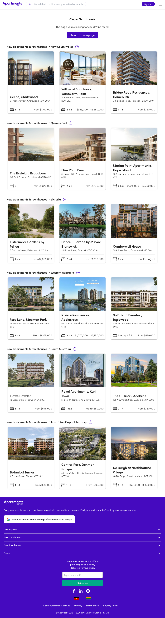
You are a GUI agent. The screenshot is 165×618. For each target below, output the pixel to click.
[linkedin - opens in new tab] (81, 590)
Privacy (78, 605)
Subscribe (83, 582)
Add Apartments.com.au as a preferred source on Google (42, 519)
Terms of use (92, 605)
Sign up (148, 4)
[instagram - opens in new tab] (88, 590)
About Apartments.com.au (56, 605)
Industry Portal (110, 605)
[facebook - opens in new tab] (74, 590)
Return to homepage (82, 35)
